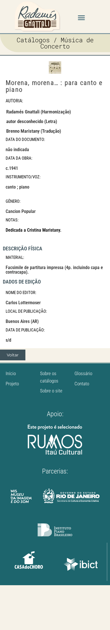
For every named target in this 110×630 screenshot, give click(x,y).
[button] (81, 17)
